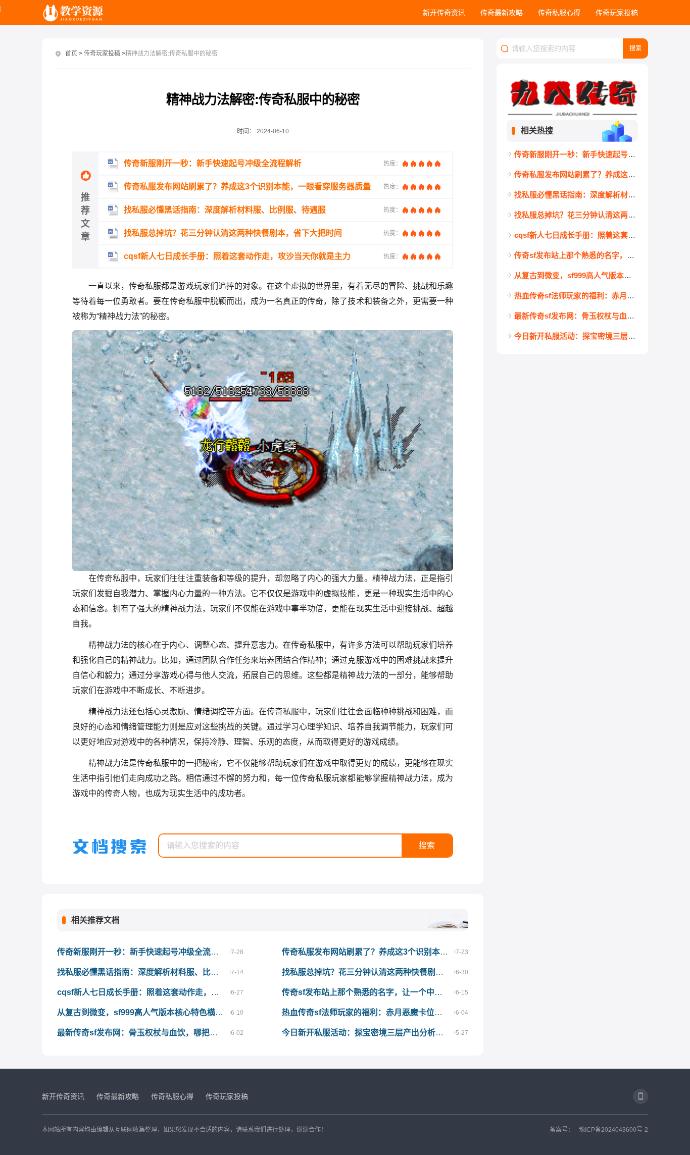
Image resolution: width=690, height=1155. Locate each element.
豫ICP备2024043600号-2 (613, 1129)
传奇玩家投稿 (617, 13)
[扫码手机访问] (640, 1096)
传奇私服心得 (559, 13)
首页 (71, 53)
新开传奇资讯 (444, 13)
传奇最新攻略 (501, 13)
